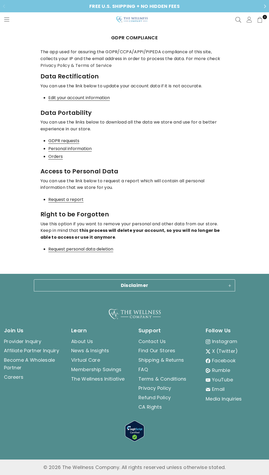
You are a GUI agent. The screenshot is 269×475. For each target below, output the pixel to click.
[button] (260, 20)
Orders (55, 156)
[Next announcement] (265, 6)
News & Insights (90, 350)
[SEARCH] (238, 20)
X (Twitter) (225, 351)
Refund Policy (154, 397)
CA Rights (150, 407)
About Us (82, 341)
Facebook (224, 360)
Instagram (224, 341)
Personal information (70, 149)
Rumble (221, 370)
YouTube (222, 379)
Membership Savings (96, 369)
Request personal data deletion (80, 249)
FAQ (143, 369)
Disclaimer (134, 285)
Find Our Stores (156, 350)
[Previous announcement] (4, 6)
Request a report (66, 199)
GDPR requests (63, 141)
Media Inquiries (224, 399)
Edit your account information (79, 98)
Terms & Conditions (162, 379)
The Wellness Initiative (98, 379)
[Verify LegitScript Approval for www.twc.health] (134, 439)
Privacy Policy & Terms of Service (76, 65)
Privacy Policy (154, 388)
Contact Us (152, 341)
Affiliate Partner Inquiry (31, 350)
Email (218, 389)
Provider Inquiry (22, 341)
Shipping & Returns (161, 360)
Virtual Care (85, 360)
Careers (13, 377)
